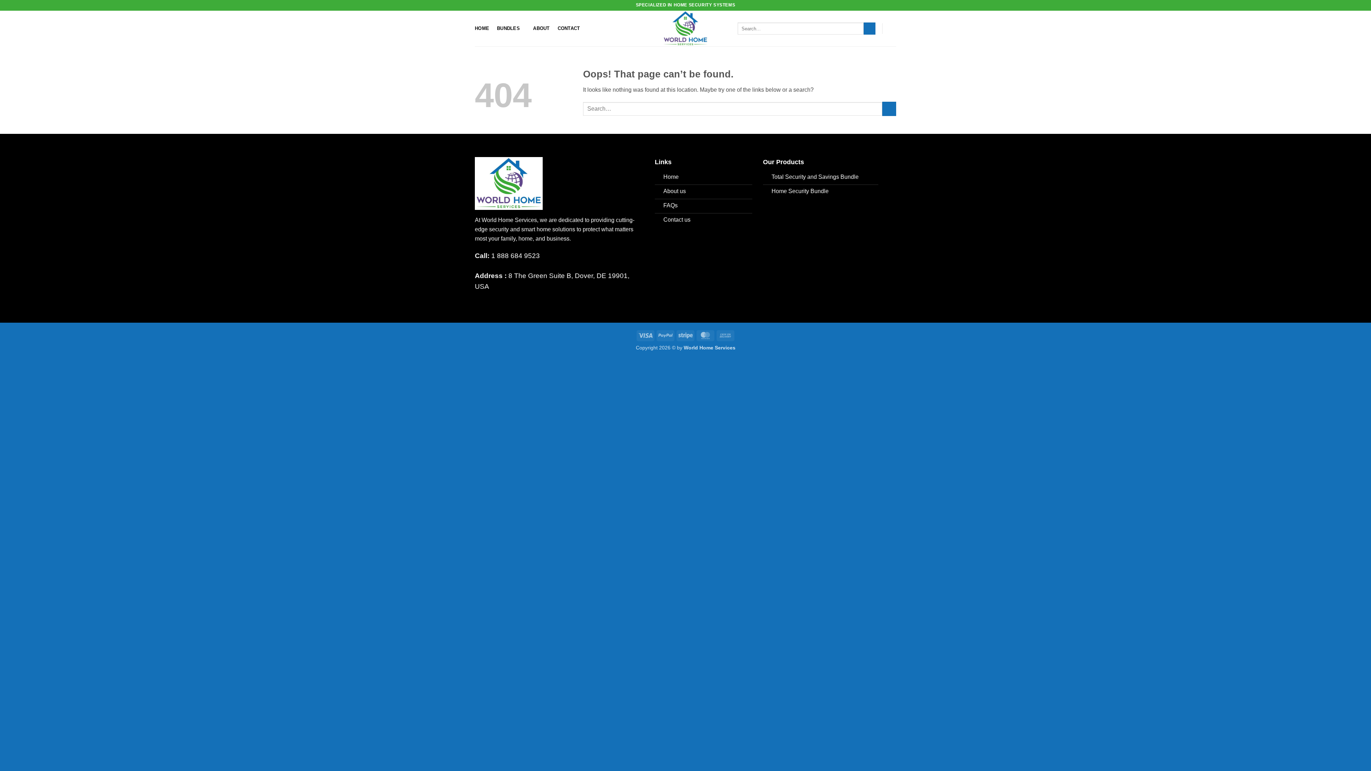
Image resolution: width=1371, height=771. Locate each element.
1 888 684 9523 (507, 255)
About (541, 28)
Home (482, 28)
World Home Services (709, 348)
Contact (569, 28)
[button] (892, 28)
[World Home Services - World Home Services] (685, 28)
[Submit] (869, 28)
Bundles (508, 28)
